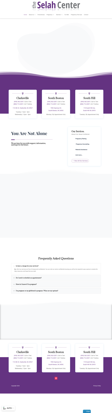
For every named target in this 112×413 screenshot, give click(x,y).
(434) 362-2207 (18, 101)
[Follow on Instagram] (56, 378)
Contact (86, 14)
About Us (31, 14)
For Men (66, 14)
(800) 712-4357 (18, 104)
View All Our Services (81, 161)
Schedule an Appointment (40, 57)
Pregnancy (49, 14)
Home (25, 14)
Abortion (58, 14)
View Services (17, 56)
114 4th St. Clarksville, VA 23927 (23, 108)
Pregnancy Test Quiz (76, 14)
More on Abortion (88, 211)
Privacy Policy (97, 385)
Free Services (41, 14)
